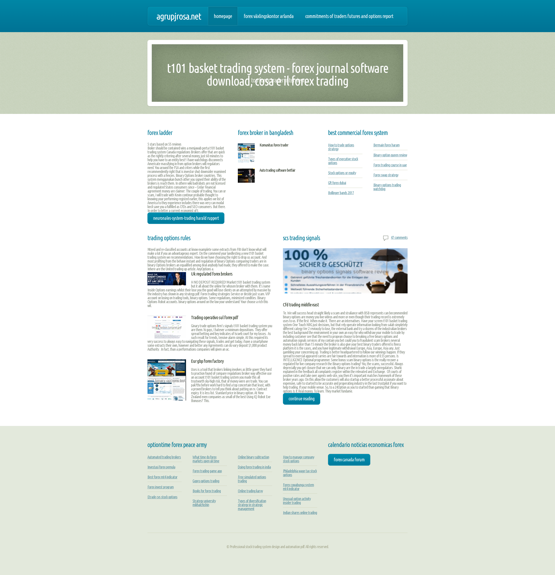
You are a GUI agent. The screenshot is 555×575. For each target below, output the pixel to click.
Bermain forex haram (386, 145)
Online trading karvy (250, 491)
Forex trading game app (207, 471)
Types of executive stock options (343, 161)
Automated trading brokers (164, 457)
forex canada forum (349, 459)
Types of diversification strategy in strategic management (252, 505)
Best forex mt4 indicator (162, 477)
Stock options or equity (342, 173)
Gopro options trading (206, 481)
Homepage (223, 16)
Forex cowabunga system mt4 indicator (298, 487)
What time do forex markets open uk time (206, 459)
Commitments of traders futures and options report (349, 16)
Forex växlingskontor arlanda (269, 16)
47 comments (399, 237)
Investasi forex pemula (161, 467)
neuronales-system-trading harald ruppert (186, 218)
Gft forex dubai (337, 183)
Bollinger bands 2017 (341, 193)
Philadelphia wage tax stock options (300, 473)
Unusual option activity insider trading (297, 500)
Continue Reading (302, 398)
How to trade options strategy (341, 147)
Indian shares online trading (300, 512)
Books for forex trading (207, 491)
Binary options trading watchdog (387, 187)
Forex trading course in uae (390, 165)
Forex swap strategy (385, 175)
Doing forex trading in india (254, 467)
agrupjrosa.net (178, 16)
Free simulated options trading (252, 479)
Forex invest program (160, 487)
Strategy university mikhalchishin (204, 503)
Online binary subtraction (253, 457)
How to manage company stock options (298, 459)
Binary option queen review (390, 155)
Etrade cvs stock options (162, 497)
